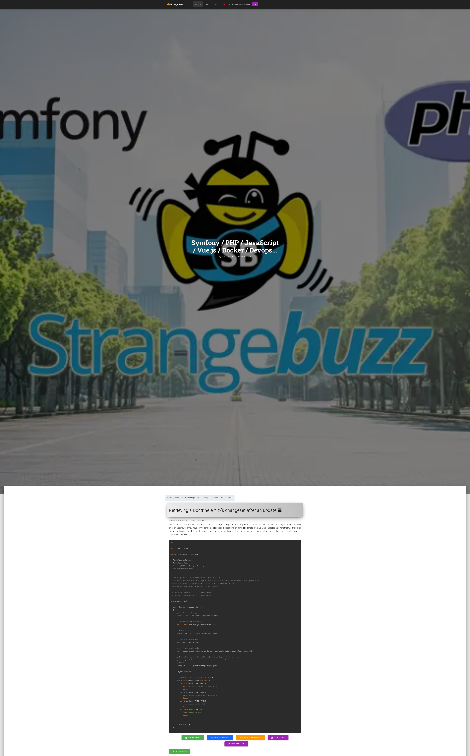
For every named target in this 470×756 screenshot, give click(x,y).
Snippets (198, 4)
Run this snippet (193, 737)
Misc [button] (216, 4)
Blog (189, 4)
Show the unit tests (221, 737)
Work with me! (181, 751)
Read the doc (279, 737)
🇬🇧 (229, 4)
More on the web (237, 744)
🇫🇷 (224, 4)
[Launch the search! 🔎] (255, 4)
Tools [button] (207, 4)
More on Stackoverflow (251, 737)
